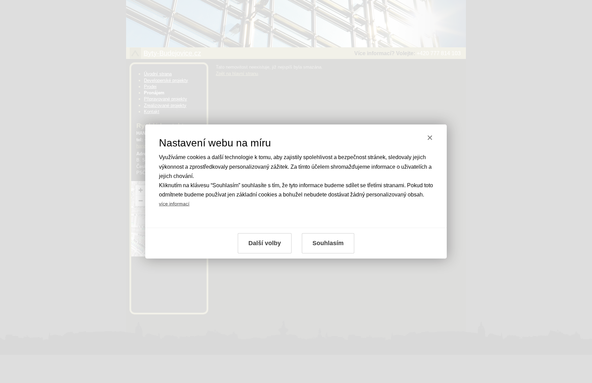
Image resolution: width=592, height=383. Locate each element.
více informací (174, 203)
